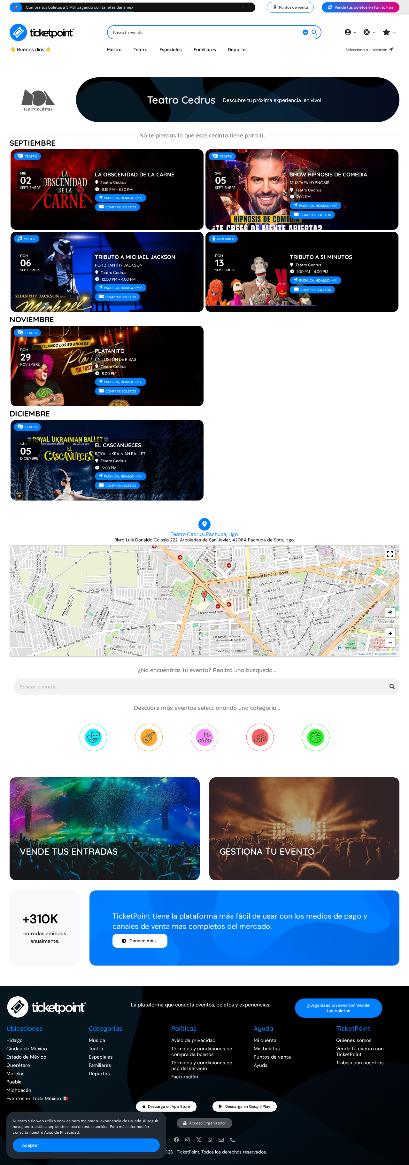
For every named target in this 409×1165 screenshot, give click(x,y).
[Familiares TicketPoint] (204, 725)
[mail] (221, 1139)
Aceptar (30, 1145)
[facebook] (176, 1139)
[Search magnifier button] (314, 32)
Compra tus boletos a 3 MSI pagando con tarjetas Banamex (79, 7)
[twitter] (198, 1139)
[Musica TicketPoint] (149, 725)
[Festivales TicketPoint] (260, 725)
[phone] (232, 1139)
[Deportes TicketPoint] (315, 725)
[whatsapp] (210, 1139)
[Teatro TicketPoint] (93, 725)
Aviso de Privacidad (61, 1132)
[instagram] (187, 1139)
